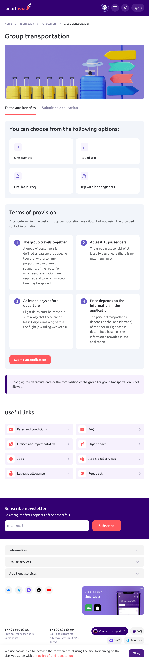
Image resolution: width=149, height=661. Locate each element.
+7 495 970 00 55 (17, 629)
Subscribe (107, 526)
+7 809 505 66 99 (62, 629)
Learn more (11, 637)
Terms (53, 642)
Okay (136, 653)
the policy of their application (53, 655)
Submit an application (60, 107)
